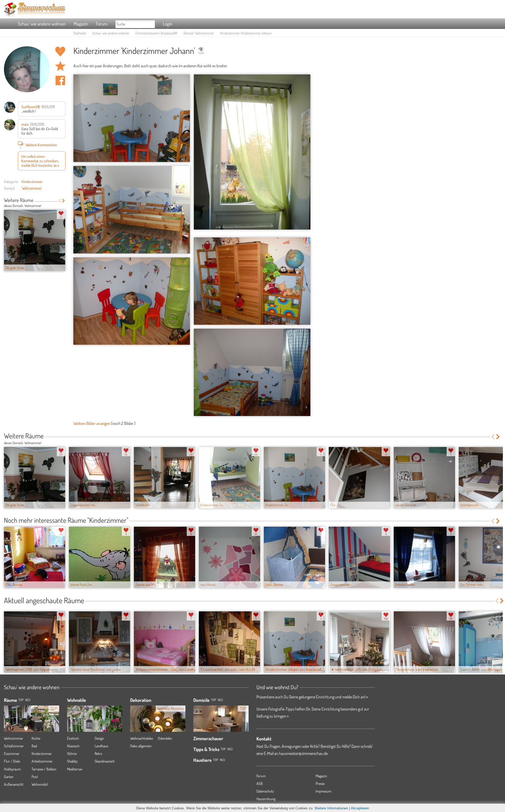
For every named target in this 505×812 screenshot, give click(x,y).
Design (99, 738)
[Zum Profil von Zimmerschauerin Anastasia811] (27, 69)
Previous (60, 200)
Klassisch (73, 746)
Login (167, 24)
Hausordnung (265, 798)
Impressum (323, 791)
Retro (98, 753)
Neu (220, 700)
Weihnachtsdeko (141, 738)
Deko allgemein (141, 746)
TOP (20, 700)
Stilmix (72, 753)
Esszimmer (11, 753)
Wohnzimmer (13, 738)
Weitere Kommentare (38, 145)
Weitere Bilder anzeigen (91, 423)
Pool (35, 776)
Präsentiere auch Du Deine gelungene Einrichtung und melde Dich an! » (312, 696)
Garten (8, 776)
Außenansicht (13, 784)
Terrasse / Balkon (44, 769)
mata (24, 124)
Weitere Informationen (331, 808)
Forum (102, 24)
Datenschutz (265, 791)
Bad (34, 746)
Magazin (81, 24)
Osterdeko (165, 738)
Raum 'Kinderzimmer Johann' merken (60, 66)
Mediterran (74, 769)
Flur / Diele (12, 761)
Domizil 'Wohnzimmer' (199, 33)
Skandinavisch (105, 761)
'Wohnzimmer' (32, 188)
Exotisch (73, 738)
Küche (36, 738)
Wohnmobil (40, 784)
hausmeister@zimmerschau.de (303, 753)
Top (213, 700)
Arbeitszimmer (42, 761)
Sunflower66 (30, 106)
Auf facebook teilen (60, 80)
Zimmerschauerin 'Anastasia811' (156, 33)
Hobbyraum (12, 769)
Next (63, 200)
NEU (28, 700)
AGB (259, 783)
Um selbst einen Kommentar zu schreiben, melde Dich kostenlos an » (40, 161)
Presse (320, 783)
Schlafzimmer (14, 746)
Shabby (72, 761)
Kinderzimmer (32, 181)
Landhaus (101, 746)
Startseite (79, 33)
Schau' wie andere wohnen (42, 24)
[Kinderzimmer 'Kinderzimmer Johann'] (131, 118)
